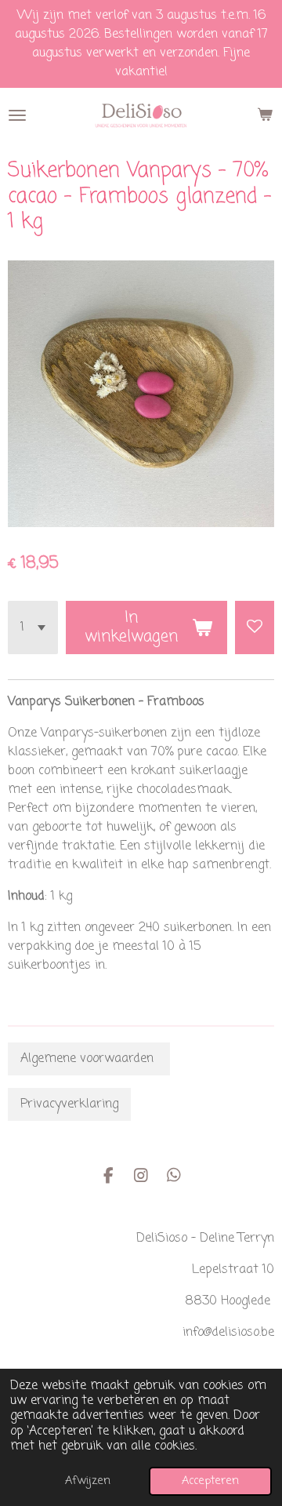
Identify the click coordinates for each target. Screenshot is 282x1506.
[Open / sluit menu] (17, 115)
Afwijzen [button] (87, 1481)
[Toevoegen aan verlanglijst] (254, 627)
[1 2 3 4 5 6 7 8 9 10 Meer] (33, 627)
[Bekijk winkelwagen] (265, 115)
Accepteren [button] (210, 1481)
